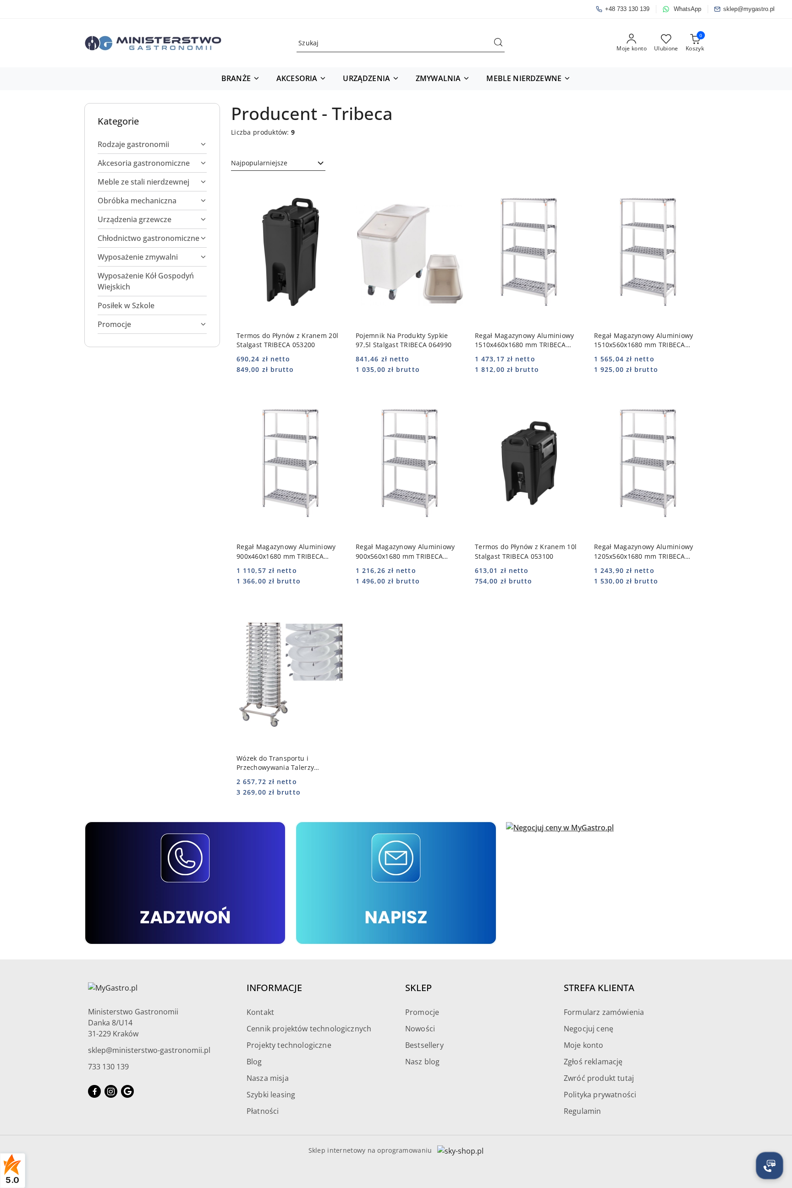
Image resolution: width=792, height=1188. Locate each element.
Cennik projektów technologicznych (309, 1029)
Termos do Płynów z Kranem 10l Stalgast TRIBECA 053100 (526, 551)
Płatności (263, 1111)
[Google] (127, 1091)
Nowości (420, 1029)
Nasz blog (422, 1062)
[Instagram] (110, 1091)
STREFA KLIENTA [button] (599, 987)
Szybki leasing (271, 1095)
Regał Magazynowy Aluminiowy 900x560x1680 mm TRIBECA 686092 (405, 551)
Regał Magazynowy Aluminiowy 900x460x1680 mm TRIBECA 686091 (286, 551)
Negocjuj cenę (588, 1029)
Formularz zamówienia (604, 1012)
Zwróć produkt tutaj (599, 1078)
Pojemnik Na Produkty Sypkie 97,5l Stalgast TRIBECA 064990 (403, 340)
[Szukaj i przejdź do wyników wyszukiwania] (498, 43)
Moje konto (584, 1045)
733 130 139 (108, 1067)
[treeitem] (152, 144)
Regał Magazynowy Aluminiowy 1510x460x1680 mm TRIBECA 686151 (524, 340)
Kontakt (260, 1012)
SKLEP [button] (418, 987)
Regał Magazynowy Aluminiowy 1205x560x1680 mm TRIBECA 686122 (643, 551)
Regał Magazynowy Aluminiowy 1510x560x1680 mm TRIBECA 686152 (643, 340)
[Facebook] (94, 1091)
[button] (241, 78)
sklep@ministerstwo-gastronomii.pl (149, 1050)
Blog (254, 1062)
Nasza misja (268, 1078)
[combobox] (278, 163)
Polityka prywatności (600, 1095)
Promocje (422, 1012)
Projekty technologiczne (289, 1045)
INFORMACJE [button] (274, 987)
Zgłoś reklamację (593, 1062)
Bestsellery (424, 1045)
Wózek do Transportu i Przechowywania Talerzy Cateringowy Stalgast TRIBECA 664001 (284, 763)
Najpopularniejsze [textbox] (259, 162)
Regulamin (582, 1111)
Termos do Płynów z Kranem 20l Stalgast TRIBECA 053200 (287, 340)
